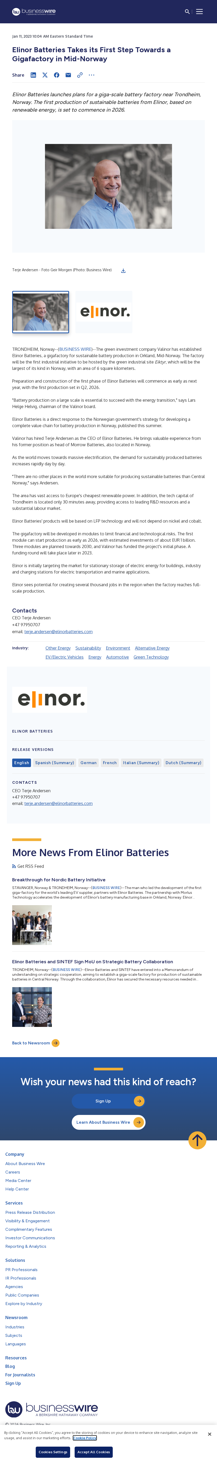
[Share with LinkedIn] (33, 75)
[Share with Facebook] (56, 75)
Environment (118, 648)
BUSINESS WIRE (75, 349)
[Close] (209, 1434)
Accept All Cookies (94, 1452)
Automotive (117, 657)
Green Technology (151, 657)
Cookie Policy (84, 1438)
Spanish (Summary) (54, 762)
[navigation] (199, 11)
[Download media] (123, 271)
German (88, 762)
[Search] (187, 11)
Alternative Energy (152, 648)
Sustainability (88, 648)
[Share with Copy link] (80, 75)
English (21, 762)
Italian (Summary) (141, 762)
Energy (94, 657)
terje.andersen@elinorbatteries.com (58, 631)
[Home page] (34, 12)
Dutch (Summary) (183, 762)
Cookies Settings (53, 1452)
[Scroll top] (197, 1140)
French (110, 762)
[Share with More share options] (91, 75)
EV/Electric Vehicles (65, 657)
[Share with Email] (68, 75)
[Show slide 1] (40, 312)
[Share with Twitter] (45, 75)
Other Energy (58, 648)
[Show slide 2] (103, 312)
